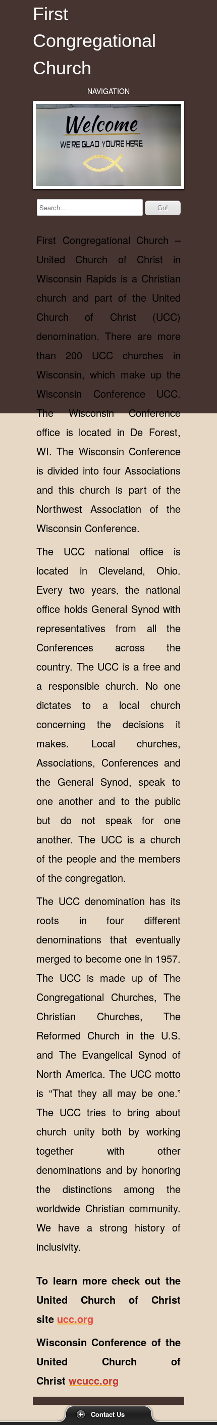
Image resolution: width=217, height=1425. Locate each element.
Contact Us (108, 1414)
